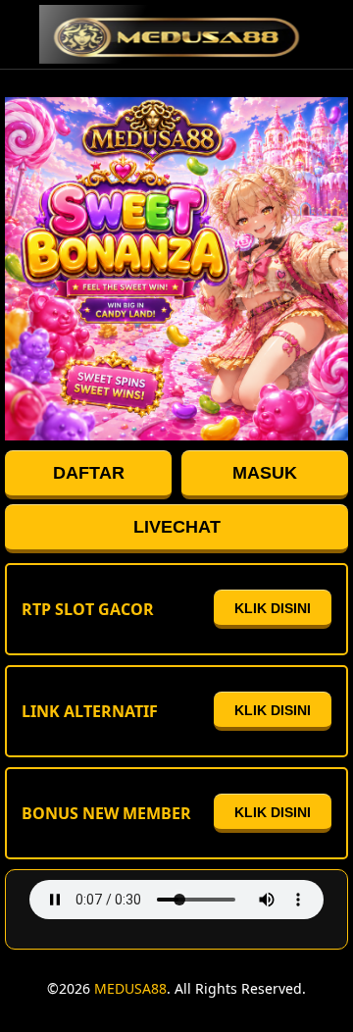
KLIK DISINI (272, 608)
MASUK (264, 473)
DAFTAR (89, 473)
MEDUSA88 (130, 988)
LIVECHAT (177, 527)
